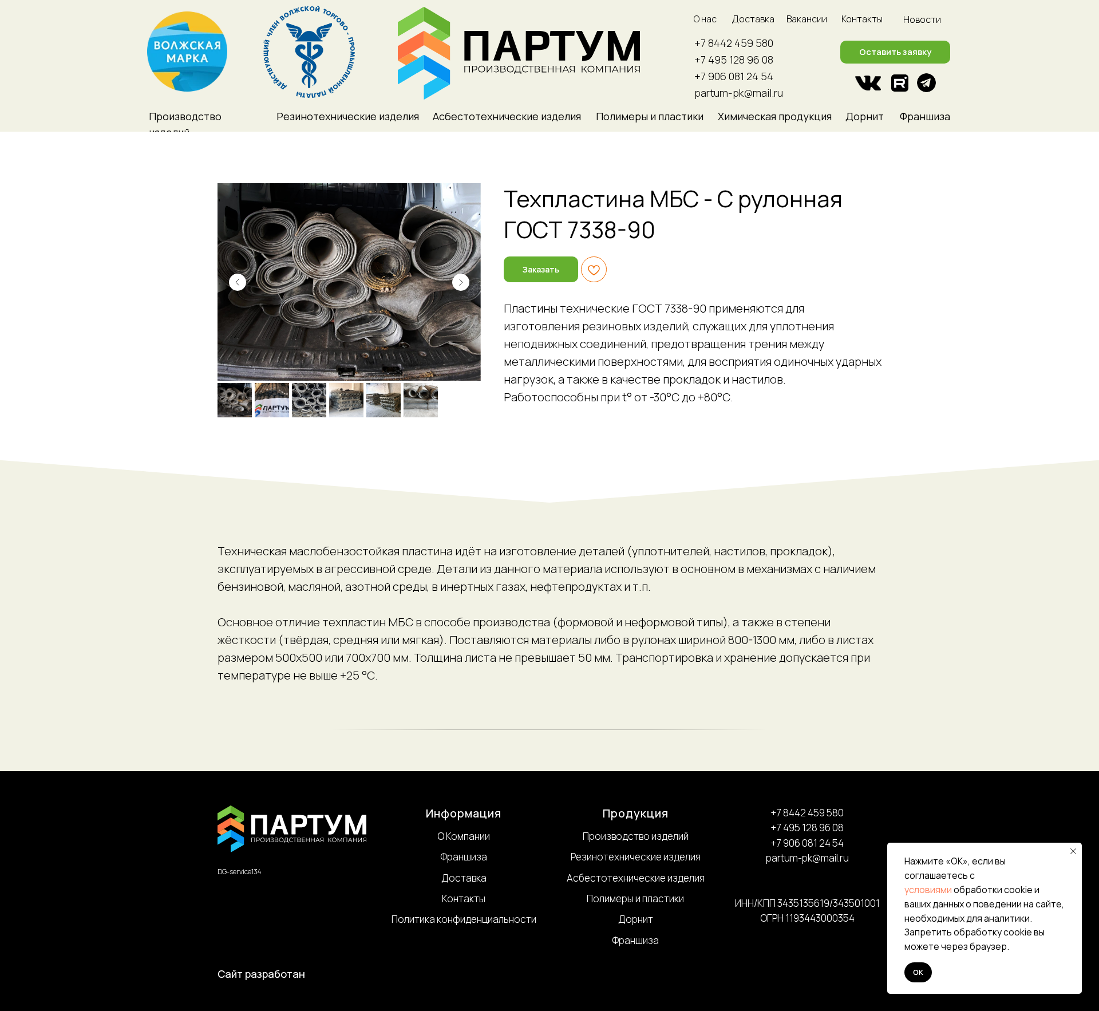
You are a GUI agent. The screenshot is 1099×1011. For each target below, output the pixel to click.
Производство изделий (636, 836)
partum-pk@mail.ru (738, 93)
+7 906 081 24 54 (733, 76)
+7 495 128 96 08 (733, 59)
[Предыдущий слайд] (237, 282)
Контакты (862, 19)
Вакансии (806, 19)
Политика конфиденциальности (464, 919)
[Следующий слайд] (460, 282)
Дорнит (864, 116)
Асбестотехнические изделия (636, 877)
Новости (922, 19)
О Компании (463, 836)
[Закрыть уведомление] (1073, 851)
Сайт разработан (261, 974)
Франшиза (925, 116)
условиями (928, 889)
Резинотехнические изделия (636, 856)
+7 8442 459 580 (733, 43)
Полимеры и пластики (635, 898)
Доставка (753, 19)
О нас (705, 19)
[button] (895, 52)
